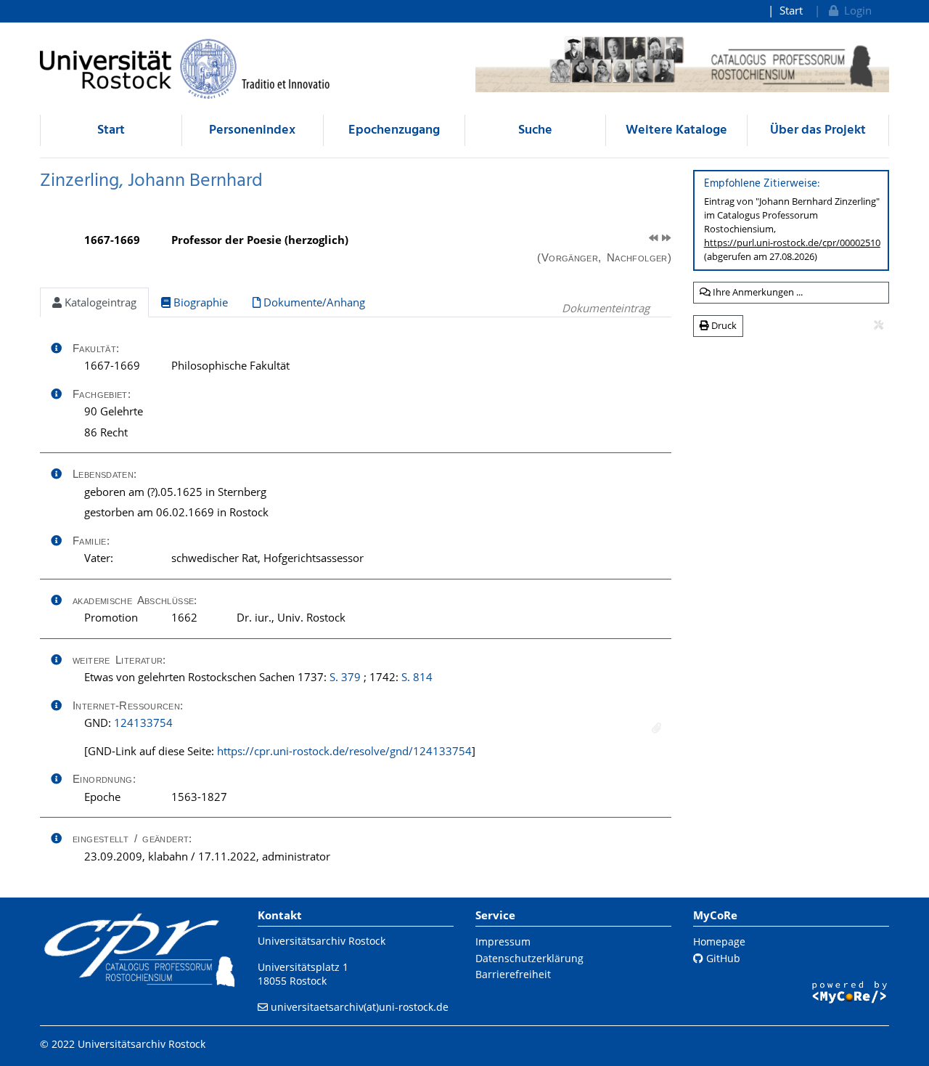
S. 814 (417, 677)
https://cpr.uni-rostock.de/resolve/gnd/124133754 (344, 751)
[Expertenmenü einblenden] (878, 325)
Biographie (199, 302)
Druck (723, 325)
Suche (535, 130)
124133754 (143, 722)
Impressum (503, 941)
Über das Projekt (818, 130)
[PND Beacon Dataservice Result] (656, 728)
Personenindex (252, 130)
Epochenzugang (394, 130)
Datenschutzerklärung (529, 958)
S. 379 (345, 677)
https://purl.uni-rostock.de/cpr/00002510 (792, 242)
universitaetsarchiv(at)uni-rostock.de (360, 1007)
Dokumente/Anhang (313, 302)
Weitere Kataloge (676, 130)
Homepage (719, 941)
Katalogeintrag (99, 302)
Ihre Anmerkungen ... (757, 291)
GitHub (721, 958)
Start (791, 10)
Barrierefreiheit (513, 974)
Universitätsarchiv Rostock (321, 941)
